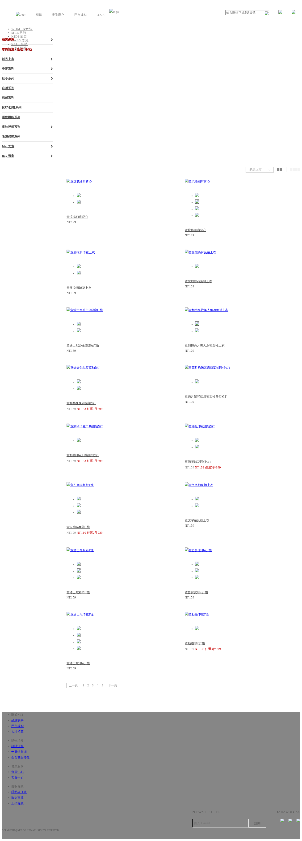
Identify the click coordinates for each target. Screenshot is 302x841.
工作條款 (17, 803)
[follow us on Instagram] (289, 821)
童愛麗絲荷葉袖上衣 (198, 281)
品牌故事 (17, 720)
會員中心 (17, 772)
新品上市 (8, 59)
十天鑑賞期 (19, 752)
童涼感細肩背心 (77, 217)
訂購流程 (17, 746)
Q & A (101, 15)
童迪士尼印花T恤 (78, 663)
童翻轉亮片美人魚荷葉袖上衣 (205, 345)
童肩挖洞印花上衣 (79, 288)
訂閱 (257, 823)
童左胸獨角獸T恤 (78, 527)
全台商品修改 (20, 757)
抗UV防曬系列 (11, 107)
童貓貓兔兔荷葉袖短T (81, 403)
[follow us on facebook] (281, 821)
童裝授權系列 (11, 127)
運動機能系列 (11, 117)
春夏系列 (8, 68)
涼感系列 (8, 98)
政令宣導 (17, 797)
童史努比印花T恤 (196, 592)
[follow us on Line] (296, 821)
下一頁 (112, 685)
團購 (39, 15)
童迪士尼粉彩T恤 (78, 592)
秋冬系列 (8, 78)
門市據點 (80, 15)
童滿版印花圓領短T (198, 462)
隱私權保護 (19, 792)
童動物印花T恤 (195, 643)
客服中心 (17, 777)
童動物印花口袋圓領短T (83, 455)
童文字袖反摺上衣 (197, 520)
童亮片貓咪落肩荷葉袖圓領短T (205, 396)
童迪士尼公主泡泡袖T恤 (83, 345)
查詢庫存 (58, 15)
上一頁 (73, 685)
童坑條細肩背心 (195, 230)
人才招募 (17, 731)
